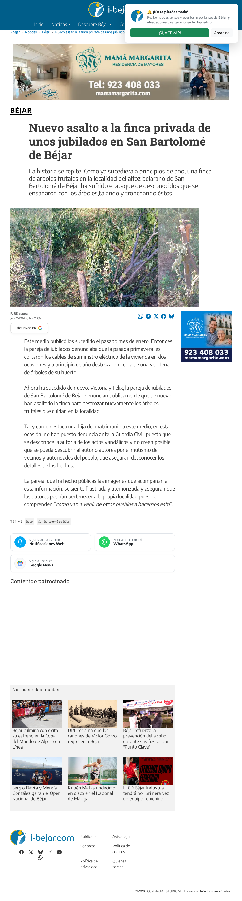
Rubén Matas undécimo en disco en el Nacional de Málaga (91, 793)
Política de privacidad (89, 864)
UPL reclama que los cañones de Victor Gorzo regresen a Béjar (92, 735)
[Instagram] (50, 852)
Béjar (45, 32)
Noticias (59, 24)
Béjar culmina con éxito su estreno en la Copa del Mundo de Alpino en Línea (36, 738)
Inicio (39, 24)
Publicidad (89, 836)
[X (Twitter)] (31, 852)
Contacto (87, 846)
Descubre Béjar (93, 24)
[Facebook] (21, 852)
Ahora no (221, 32)
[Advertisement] (92, 635)
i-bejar (15, 32)
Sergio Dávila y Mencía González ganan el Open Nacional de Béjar (36, 793)
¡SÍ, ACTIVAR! (170, 32)
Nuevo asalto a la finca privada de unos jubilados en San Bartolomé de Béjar (110, 32)
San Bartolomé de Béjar (54, 521)
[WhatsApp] (40, 857)
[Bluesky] (40, 852)
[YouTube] (59, 852)
